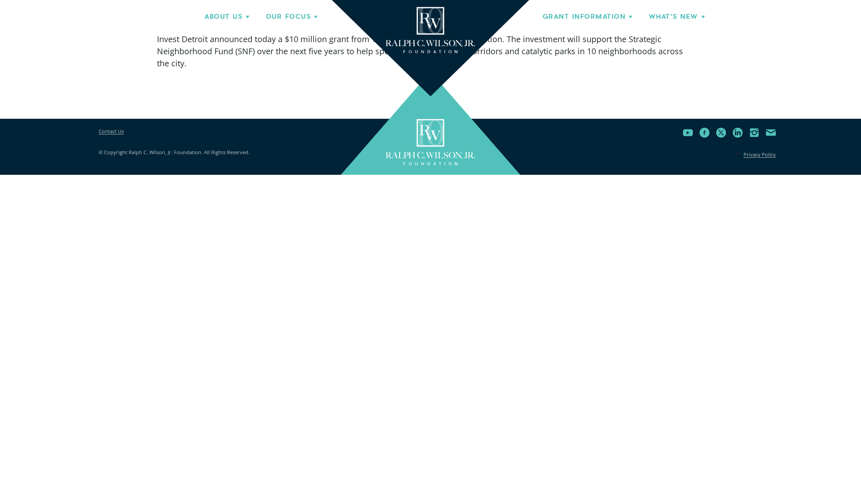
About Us (223, 16)
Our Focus (288, 16)
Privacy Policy (760, 154)
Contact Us (111, 131)
